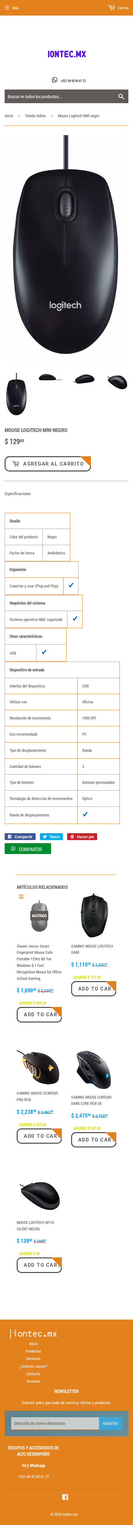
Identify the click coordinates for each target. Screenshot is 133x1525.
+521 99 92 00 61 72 (73, 80)
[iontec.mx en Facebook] (65, 1498)
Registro (110, 1423)
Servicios (33, 1358)
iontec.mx (70, 1514)
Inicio (9, 115)
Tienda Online (35, 115)
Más (15, 8)
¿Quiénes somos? (33, 1366)
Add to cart (42, 1014)
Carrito (122, 8)
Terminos (33, 1381)
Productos (33, 1351)
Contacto (33, 1373)
